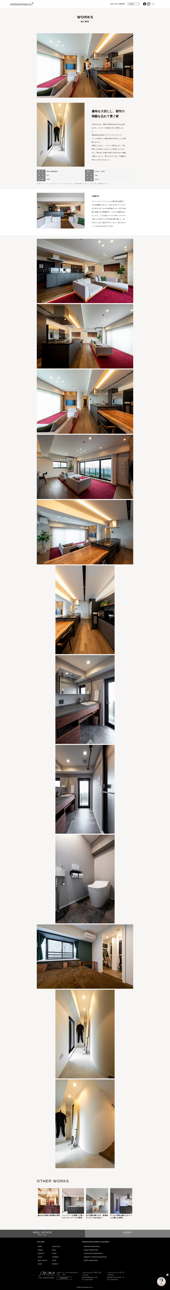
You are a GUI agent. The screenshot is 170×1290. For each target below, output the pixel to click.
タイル (87, 183)
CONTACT (64, 1278)
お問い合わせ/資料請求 (117, 4)
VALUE (40, 1257)
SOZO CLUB (56, 1246)
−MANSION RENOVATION (91, 1246)
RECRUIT (55, 1264)
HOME (40, 1246)
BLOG (54, 1250)
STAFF (54, 1260)
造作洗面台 (79, 183)
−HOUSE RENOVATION (90, 1250)
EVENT (127, 1233)
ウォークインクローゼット (50, 183)
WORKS (40, 1250)
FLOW (40, 1264)
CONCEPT (41, 1253)
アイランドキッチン (67, 183)
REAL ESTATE (42, 1233)
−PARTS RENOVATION (90, 1260)
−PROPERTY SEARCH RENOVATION (95, 1257)
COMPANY (55, 1257)
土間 (39, 183)
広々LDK (94, 183)
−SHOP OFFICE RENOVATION (93, 1253)
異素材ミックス (103, 183)
